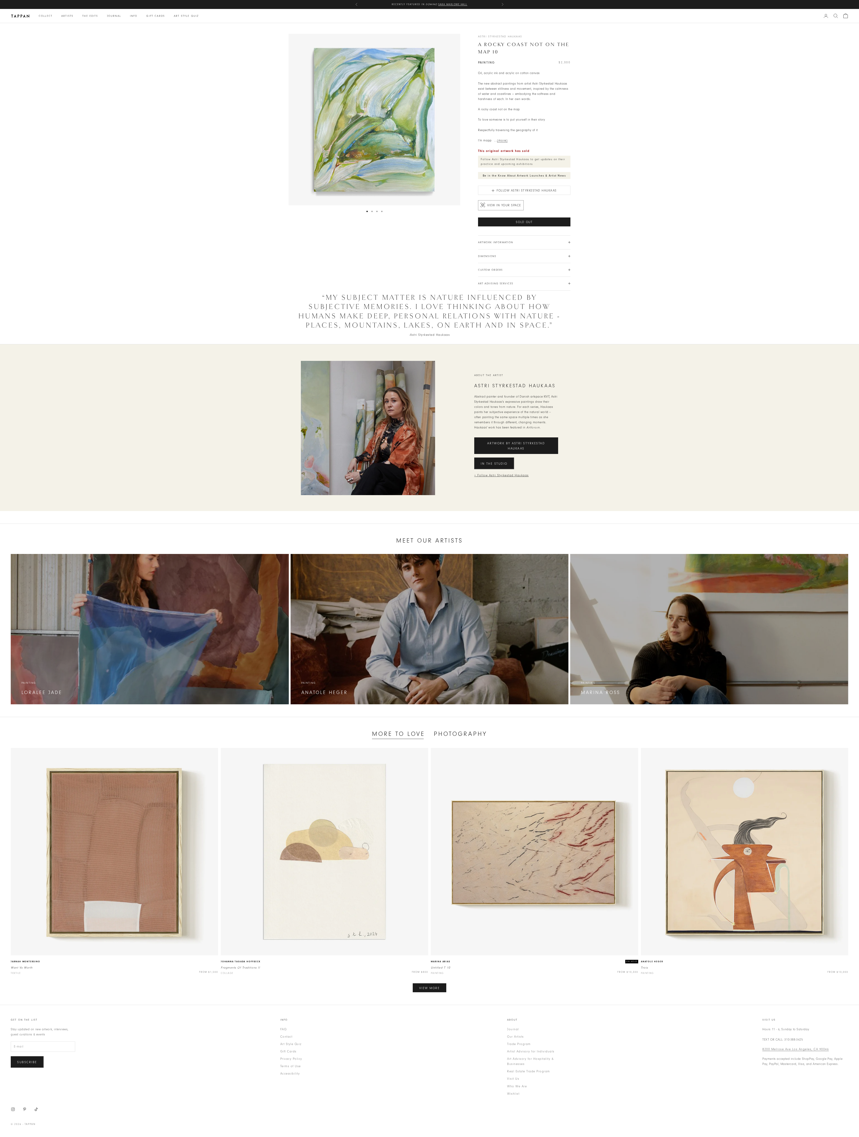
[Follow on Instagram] (13, 1109)
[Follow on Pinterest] (24, 1109)
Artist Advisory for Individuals (531, 1051)
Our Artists (515, 1037)
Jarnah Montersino (25, 961)
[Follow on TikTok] (36, 1109)
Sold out (524, 222)
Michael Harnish (456, 4)
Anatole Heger (652, 961)
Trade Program (519, 1044)
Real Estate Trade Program (528, 1071)
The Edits (90, 15)
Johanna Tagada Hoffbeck (240, 961)
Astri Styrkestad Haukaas (500, 36)
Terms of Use (290, 1066)
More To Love (398, 733)
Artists (67, 15)
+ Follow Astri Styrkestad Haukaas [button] (501, 475)
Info (134, 15)
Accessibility (290, 1073)
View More (429, 988)
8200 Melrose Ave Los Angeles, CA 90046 (795, 1049)
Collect (45, 15)
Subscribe (27, 1062)
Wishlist (513, 1094)
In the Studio (494, 464)
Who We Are (517, 1086)
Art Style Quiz (186, 15)
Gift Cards (155, 15)
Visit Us (513, 1079)
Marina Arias (440, 961)
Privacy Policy (291, 1059)
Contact (286, 1037)
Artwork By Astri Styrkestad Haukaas (516, 445)
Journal (114, 15)
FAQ (283, 1029)
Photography (460, 733)
